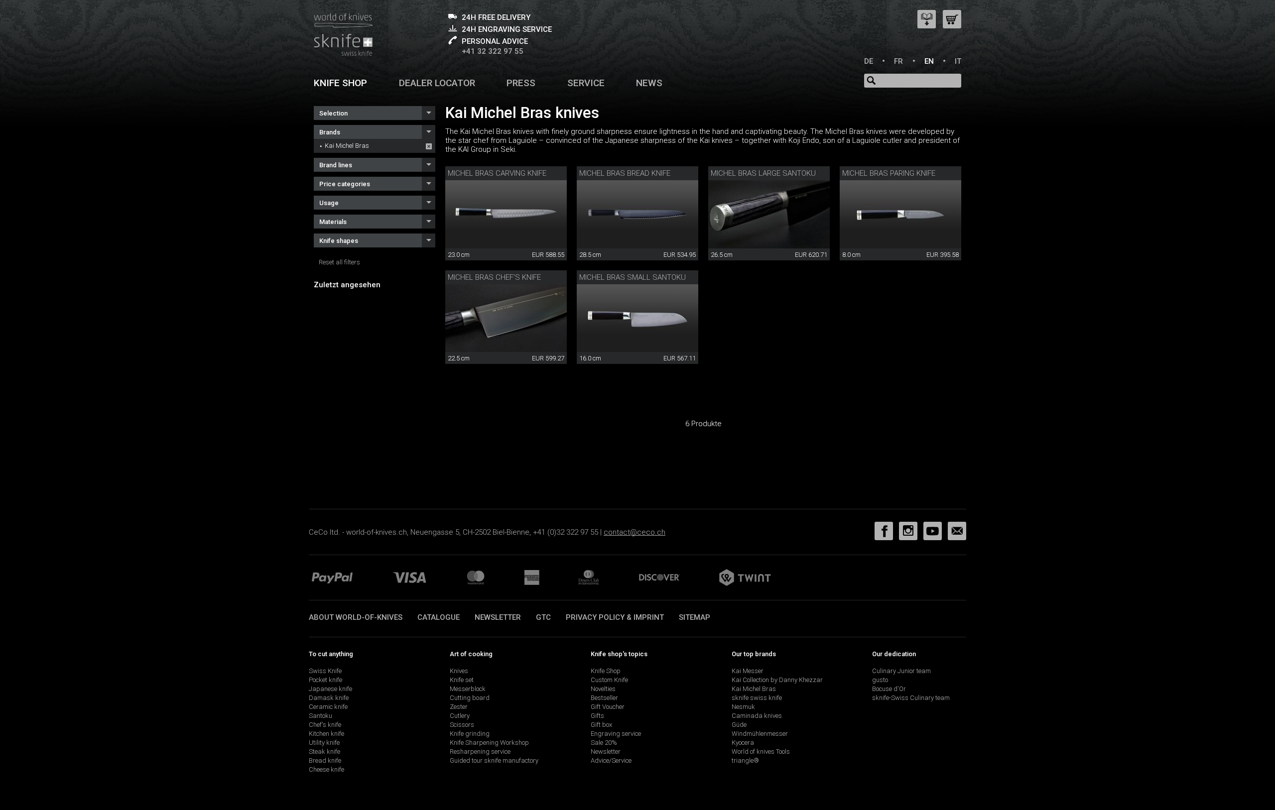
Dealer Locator (437, 83)
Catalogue (438, 617)
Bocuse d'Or (889, 689)
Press (521, 83)
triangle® (745, 760)
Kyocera (743, 742)
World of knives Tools (761, 751)
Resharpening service (480, 751)
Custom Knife (609, 680)
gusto (880, 680)
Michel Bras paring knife (888, 173)
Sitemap (694, 617)
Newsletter (498, 617)
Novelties (603, 689)
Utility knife (324, 742)
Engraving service (616, 733)
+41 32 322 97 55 (492, 51)
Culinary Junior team (901, 671)
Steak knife (324, 751)
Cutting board (470, 697)
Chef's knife (325, 724)
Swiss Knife (325, 671)
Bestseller (604, 697)
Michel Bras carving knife (497, 173)
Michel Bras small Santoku (632, 277)
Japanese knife (330, 689)
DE (868, 61)
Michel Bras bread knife (624, 173)
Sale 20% (604, 742)
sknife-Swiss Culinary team (911, 697)
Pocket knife (325, 680)
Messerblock (468, 689)
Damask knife (329, 697)
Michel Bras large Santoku (763, 173)
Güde (739, 724)
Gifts (597, 715)
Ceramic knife (328, 706)
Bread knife (325, 760)
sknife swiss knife (757, 697)
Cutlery (460, 715)
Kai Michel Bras (347, 145)
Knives (459, 671)
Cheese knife (326, 769)
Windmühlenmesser (760, 733)
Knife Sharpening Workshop (489, 742)
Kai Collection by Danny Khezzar (777, 680)
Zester (459, 706)
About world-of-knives (355, 617)
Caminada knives (757, 715)
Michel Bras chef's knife (494, 277)
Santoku (320, 715)
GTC (543, 617)
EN (929, 61)
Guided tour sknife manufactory (494, 760)
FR (898, 61)
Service (586, 83)
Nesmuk (743, 706)
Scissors (462, 724)
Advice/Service (611, 760)
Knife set (462, 680)
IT (958, 61)
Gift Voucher (608, 706)
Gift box (601, 724)
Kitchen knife (326, 733)
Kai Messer (748, 671)
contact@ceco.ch (634, 532)
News (649, 83)
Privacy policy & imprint (615, 617)
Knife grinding (470, 733)
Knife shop (340, 83)
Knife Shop (606, 671)
